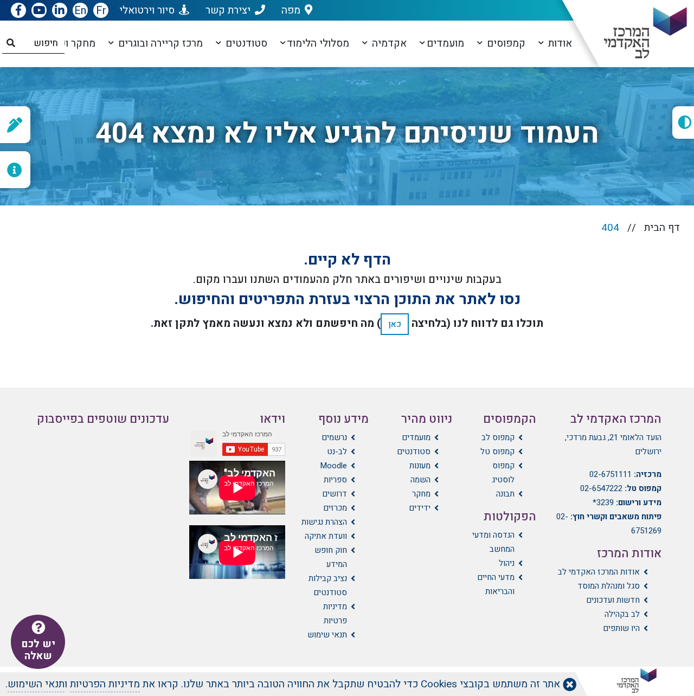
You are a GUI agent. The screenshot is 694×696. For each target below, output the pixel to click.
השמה (420, 480)
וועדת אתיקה (326, 536)
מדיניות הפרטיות (105, 684)
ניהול (506, 563)
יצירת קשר (227, 10)
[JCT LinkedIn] (59, 11)
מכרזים (335, 508)
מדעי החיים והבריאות (495, 584)
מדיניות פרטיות (335, 614)
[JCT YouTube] (39, 11)
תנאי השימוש (36, 684)
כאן (394, 324)
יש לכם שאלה (38, 649)
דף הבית (662, 227)
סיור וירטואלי (147, 10)
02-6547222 (601, 488)
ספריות (335, 480)
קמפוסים (504, 43)
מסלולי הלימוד (318, 43)
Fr (101, 10)
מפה (290, 10)
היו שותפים (621, 628)
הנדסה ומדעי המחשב (493, 542)
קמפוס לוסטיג (503, 473)
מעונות (419, 466)
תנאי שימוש (327, 635)
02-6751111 (610, 474)
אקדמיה (388, 43)
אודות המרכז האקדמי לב (599, 572)
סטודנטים (245, 43)
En (80, 10)
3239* (603, 502)
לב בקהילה (622, 614)
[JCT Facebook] (18, 11)
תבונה (505, 494)
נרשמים (334, 437)
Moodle (333, 466)
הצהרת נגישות (324, 522)
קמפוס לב (497, 437)
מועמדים (445, 43)
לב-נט (337, 451)
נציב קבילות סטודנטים (328, 585)
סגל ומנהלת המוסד (608, 586)
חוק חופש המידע (330, 557)
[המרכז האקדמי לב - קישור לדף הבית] (636, 33)
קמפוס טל (497, 451)
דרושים (334, 494)
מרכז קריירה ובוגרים (159, 43)
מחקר (421, 494)
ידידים (419, 508)
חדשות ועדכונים (613, 600)
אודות (558, 43)
